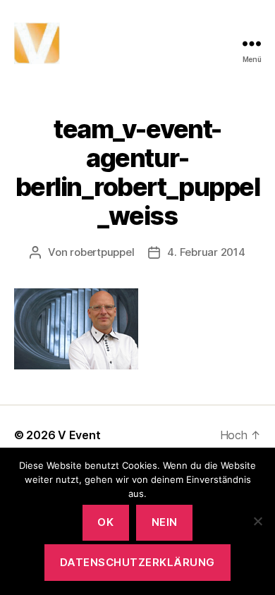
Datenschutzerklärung (137, 562)
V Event (79, 435)
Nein (165, 522)
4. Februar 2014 (206, 252)
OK (105, 522)
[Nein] (257, 521)
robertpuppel (102, 252)
